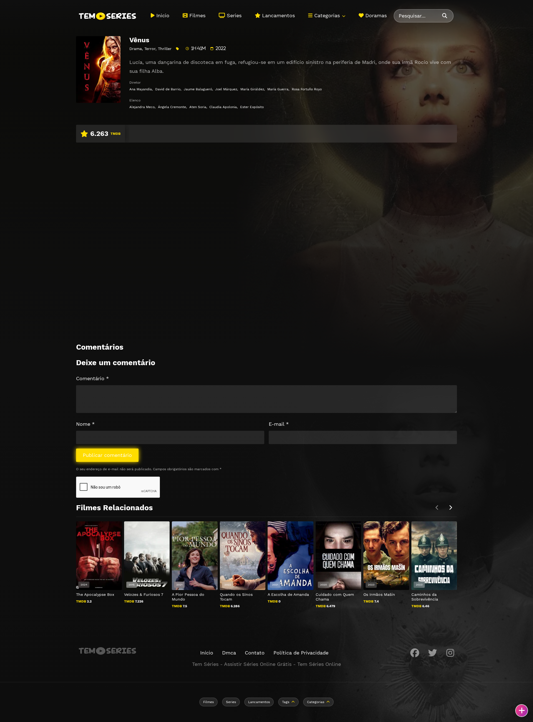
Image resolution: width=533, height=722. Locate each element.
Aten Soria (197, 107)
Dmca (229, 653)
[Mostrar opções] (521, 710)
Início (206, 653)
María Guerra (277, 89)
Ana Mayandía (140, 89)
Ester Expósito (252, 107)
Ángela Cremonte (172, 107)
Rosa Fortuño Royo (307, 89)
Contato (255, 653)
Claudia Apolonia (223, 107)
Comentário (92, 378)
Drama (135, 48)
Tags (285, 702)
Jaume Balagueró (198, 89)
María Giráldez (252, 89)
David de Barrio (167, 89)
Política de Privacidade (300, 653)
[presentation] (450, 507)
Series (233, 15)
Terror (149, 48)
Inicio (162, 15)
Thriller (165, 48)
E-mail (279, 424)
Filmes (196, 15)
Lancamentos (277, 15)
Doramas (375, 15)
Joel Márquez (226, 89)
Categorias (326, 15)
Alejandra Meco (142, 107)
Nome (85, 424)
